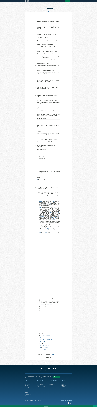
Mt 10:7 (43, 217)
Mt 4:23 (53, 217)
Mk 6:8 (43, 312)
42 (41, 294)
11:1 (41, 201)
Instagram (69, 400)
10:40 (40, 294)
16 (47, 15)
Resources (62, 383)
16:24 (43, 343)
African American (27, 384)
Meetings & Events (52, 384)
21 (53, 15)
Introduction (28, 15)
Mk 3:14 (43, 304)
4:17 (43, 310)
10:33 (40, 339)
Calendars (62, 384)
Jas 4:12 (42, 337)
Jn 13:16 (46, 331)
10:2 (40, 221)
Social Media (63, 386)
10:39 (40, 290)
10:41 (40, 297)
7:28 (55, 217)
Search (70, 0)
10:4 (48, 312)
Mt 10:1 (53, 201)
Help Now (50, 383)
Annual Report (27, 385)
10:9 (40, 312)
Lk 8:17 (45, 335)
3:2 (41, 310)
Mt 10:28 (46, 260)
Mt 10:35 (50, 254)
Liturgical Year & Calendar (41, 386)
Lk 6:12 (41, 208)
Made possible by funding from (63, 403)
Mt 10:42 (56, 300)
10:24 (40, 331)
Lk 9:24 (45, 345)
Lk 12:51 (44, 341)
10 (41, 312)
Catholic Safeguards (28, 395)
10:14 (40, 247)
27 (61, 15)
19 (51, 15)
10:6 (40, 308)
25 (58, 15)
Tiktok (71, 400)
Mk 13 (44, 252)
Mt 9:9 (48, 228)
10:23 (40, 262)
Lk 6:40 (44, 331)
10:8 (43, 216)
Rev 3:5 (51, 339)
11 (41, 15)
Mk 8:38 (43, 339)
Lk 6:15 (46, 230)
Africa (26, 383)
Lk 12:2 (44, 333)
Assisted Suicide (27, 388)
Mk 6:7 (43, 306)
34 (40, 213)
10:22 (40, 256)
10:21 (40, 254)
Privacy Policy (53, 354)
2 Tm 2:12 (48, 339)
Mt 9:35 (41, 216)
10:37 (40, 343)
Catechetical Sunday (28, 394)
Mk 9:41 (45, 349)
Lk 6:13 (50, 212)
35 (41, 341)
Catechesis (26, 393)
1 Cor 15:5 (49, 210)
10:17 (40, 250)
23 (56, 15)
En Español (48, 11)
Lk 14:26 (47, 343)
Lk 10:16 (43, 347)
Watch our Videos (54, 370)
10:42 (40, 349)
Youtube (65, 400)
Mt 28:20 (53, 219)
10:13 (40, 243)
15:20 (49, 331)
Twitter (62, 400)
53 (45, 341)
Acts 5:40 (42, 325)
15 (46, 15)
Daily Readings (42, 370)
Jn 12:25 (48, 345)
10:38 (40, 285)
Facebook (63, 400)
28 (62, 15)
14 (45, 15)
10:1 (40, 201)
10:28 (40, 337)
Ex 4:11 (43, 327)
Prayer (38, 385)
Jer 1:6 (46, 327)
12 (42, 15)
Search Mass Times (40, 384)
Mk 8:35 (43, 345)
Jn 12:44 (46, 347)
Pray (50, 385)
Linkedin (67, 400)
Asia (25, 386)
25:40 (42, 349)
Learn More (56, 376)
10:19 (40, 327)
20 (52, 15)
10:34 (40, 341)
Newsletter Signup (64, 385)
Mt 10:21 (46, 259)
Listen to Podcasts (47, 370)
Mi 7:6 (43, 254)
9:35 (57, 217)
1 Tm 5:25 (48, 335)
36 (52, 254)
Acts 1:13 (50, 304)
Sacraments (39, 387)
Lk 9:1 (47, 306)
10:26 (40, 333)
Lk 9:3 (46, 312)
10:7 (40, 310)
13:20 (48, 347)
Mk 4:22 (43, 335)
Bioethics (26, 391)
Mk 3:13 (55, 207)
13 (44, 329)
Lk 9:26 (45, 339)
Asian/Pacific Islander (28, 387)
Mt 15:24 (46, 232)
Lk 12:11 (50, 327)
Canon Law (26, 392)
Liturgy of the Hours (40, 388)
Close (95, 406)
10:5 (40, 232)
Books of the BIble (40, 383)
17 (48, 15)
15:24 (42, 308)
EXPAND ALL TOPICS (28, 397)
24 (57, 15)
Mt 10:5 (48, 203)
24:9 (43, 329)
